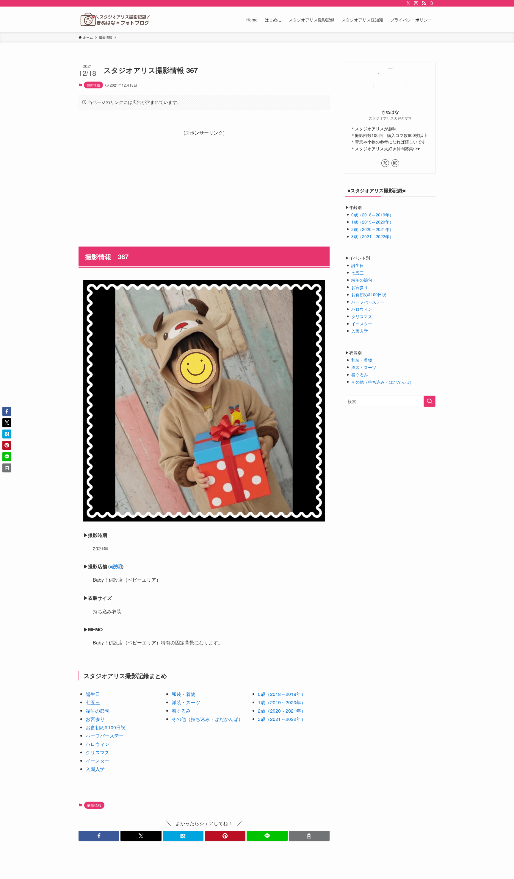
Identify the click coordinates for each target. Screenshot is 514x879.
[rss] (424, 3)
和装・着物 (183, 694)
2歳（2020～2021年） (282, 710)
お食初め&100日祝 (106, 727)
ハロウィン (97, 744)
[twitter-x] (408, 3)
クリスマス (97, 752)
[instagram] (416, 3)
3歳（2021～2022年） (282, 719)
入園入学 (95, 769)
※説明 (116, 566)
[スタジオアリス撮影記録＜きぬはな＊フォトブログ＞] (115, 19)
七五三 (93, 702)
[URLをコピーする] (309, 836)
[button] (99, 836)
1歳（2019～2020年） (282, 702)
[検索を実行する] (429, 401)
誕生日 (93, 694)
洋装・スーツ (186, 702)
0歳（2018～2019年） (282, 694)
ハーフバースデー (105, 735)
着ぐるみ (181, 710)
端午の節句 (97, 710)
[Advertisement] (204, 179)
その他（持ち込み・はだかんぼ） (207, 719)
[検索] (431, 3)
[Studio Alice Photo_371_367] (204, 401)
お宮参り (95, 719)
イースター (97, 760)
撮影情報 (93, 84)
